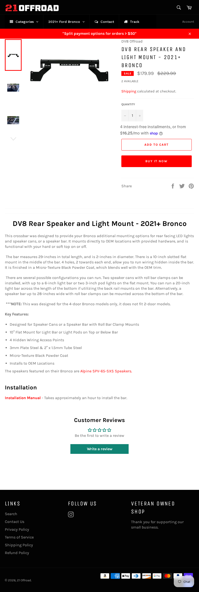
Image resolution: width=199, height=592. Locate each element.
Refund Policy (17, 552)
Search (11, 513)
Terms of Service (19, 537)
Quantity (128, 104)
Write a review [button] (99, 449)
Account (188, 21)
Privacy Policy (17, 529)
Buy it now (156, 161)
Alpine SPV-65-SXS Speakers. (106, 371)
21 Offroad (24, 580)
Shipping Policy (19, 545)
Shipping (128, 91)
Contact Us (14, 521)
